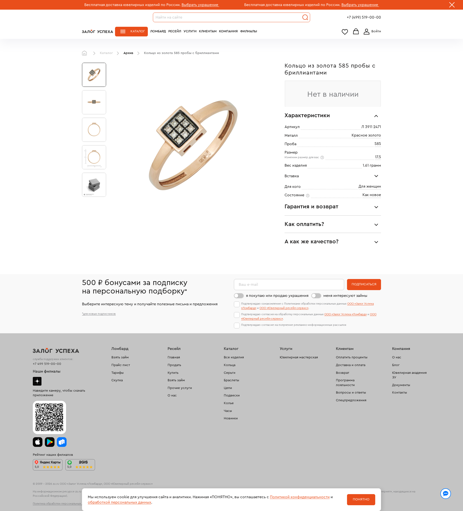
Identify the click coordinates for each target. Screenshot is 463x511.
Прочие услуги (180, 388)
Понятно (361, 499)
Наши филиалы (47, 371)
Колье (229, 403)
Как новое (371, 195)
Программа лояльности (345, 383)
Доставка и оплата (350, 365)
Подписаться (364, 284)
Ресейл (174, 31)
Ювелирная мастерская (299, 357)
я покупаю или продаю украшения (277, 296)
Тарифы (117, 373)
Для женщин (370, 186)
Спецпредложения (351, 400)
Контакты (399, 392)
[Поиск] (305, 17)
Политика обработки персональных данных (62, 503)
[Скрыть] (452, 5)
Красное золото (366, 135)
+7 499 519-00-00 (47, 364)
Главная (85, 53)
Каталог (137, 31)
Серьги (229, 373)
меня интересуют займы (345, 296)
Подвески (232, 395)
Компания (228, 31)
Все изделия (234, 357)
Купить (173, 373)
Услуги (190, 31)
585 (377, 144)
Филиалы (248, 31)
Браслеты (231, 380)
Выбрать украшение (181, 5)
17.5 (378, 157)
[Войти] (371, 31)
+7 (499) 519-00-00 (364, 17)
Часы (228, 411)
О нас (172, 395)
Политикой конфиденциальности (300, 497)
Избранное (345, 31)
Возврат (342, 373)
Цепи (228, 388)
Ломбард (158, 31)
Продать (174, 365)
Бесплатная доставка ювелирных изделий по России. (113, 5)
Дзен (37, 381)
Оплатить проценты (352, 357)
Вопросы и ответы (351, 392)
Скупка (117, 380)
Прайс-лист (120, 365)
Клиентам (208, 31)
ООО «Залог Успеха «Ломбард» (345, 314)
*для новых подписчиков (99, 313)
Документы (401, 385)
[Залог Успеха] (97, 31)
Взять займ (120, 357)
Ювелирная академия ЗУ (409, 375)
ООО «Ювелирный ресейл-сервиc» (283, 308)
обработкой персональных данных (119, 502)
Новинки (231, 418)
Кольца (229, 365)
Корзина (356, 31)
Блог (396, 365)
